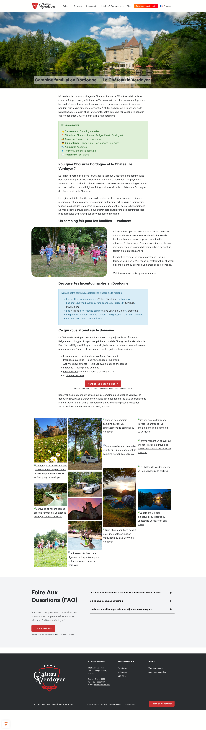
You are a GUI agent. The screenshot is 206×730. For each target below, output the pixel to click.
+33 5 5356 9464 (98, 679)
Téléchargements (155, 668)
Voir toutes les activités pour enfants (133, 273)
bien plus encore (75, 375)
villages (75, 310)
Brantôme (133, 310)
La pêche (68, 367)
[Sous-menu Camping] (82, 6)
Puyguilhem (72, 306)
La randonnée (70, 371)
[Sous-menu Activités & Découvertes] (123, 6)
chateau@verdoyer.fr (102, 685)
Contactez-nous (129, 704)
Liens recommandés (157, 672)
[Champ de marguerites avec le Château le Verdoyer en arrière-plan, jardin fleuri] (50, 440)
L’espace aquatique (73, 359)
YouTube (122, 676)
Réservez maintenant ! (146, 6)
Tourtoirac (112, 299)
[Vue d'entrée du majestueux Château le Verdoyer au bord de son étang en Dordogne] (154, 499)
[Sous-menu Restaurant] (97, 6)
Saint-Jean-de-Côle (113, 310)
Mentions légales (114, 704)
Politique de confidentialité (97, 704)
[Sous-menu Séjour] (69, 6)
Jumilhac (129, 302)
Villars (101, 299)
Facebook (122, 668)
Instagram (122, 672)
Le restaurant (70, 356)
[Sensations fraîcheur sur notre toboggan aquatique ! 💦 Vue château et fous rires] (50, 494)
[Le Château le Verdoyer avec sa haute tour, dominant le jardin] (85, 509)
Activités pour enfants (75, 363)
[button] (167, 6)
